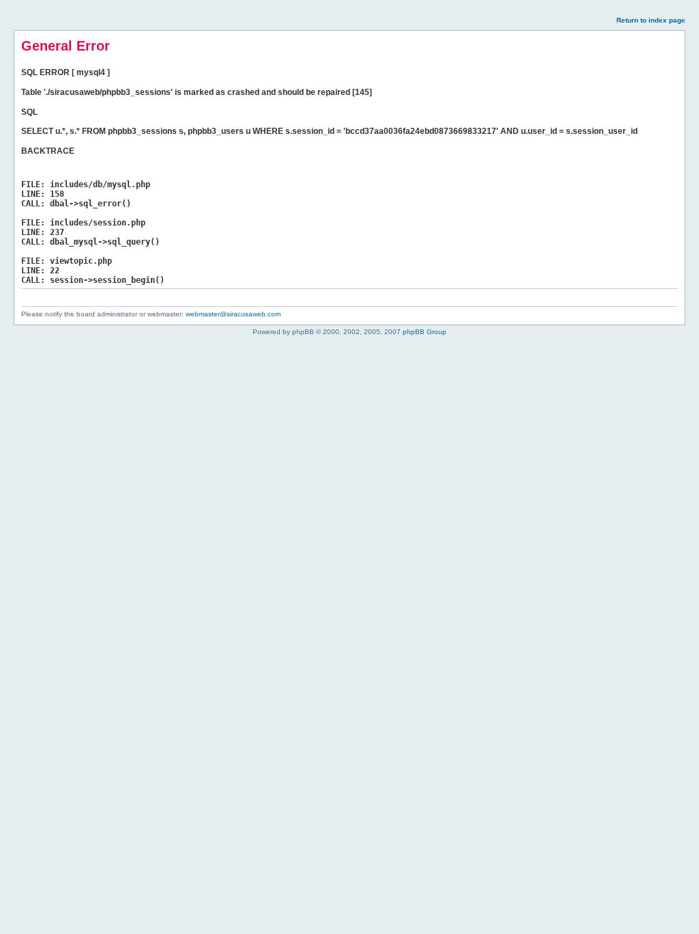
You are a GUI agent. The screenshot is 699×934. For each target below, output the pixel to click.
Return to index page (650, 20)
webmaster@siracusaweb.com (233, 314)
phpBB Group (424, 331)
